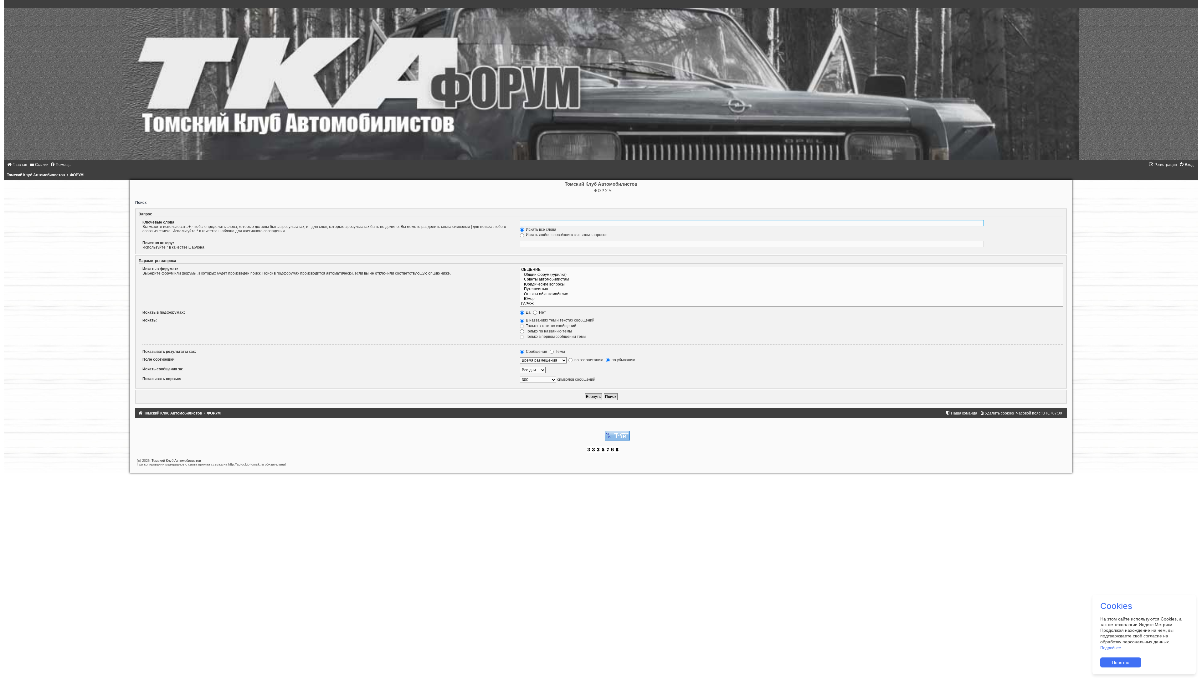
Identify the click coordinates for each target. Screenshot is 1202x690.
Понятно (1120, 662)
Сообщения (536, 351)
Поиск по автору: (158, 243)
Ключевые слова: (159, 222)
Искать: (149, 320)
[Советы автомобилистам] (792, 279)
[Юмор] (792, 298)
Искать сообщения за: (162, 369)
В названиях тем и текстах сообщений (559, 320)
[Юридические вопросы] (792, 284)
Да (528, 312)
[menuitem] (17, 164)
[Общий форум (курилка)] (792, 274)
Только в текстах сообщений (550, 326)
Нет (542, 312)
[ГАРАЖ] (792, 303)
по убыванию (623, 360)
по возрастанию (588, 360)
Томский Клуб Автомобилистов (176, 460)
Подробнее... (1112, 648)
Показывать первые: (161, 379)
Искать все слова (540, 229)
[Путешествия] (792, 289)
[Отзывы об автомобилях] (792, 294)
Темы (560, 351)
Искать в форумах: (160, 269)
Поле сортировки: (159, 359)
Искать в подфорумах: (163, 312)
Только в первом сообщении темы (555, 336)
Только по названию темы (548, 331)
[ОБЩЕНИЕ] (792, 269)
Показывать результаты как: (169, 351)
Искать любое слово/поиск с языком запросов (566, 235)
